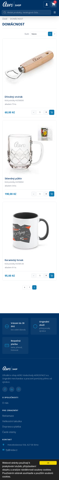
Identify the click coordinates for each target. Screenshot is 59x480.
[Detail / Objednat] (29, 66)
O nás (5, 402)
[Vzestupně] (50, 34)
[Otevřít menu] (54, 12)
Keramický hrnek (14, 260)
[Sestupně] (54, 34)
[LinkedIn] (11, 389)
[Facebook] (4, 389)
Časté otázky (9, 432)
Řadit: (27, 34)
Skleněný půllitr (13, 178)
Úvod (4, 18)
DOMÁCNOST (16, 18)
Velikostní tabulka (12, 421)
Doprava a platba (11, 426)
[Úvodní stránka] (12, 4)
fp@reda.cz (11, 450)
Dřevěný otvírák (14, 96)
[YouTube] (18, 389)
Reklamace (8, 415)
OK (48, 463)
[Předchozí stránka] (24, 287)
